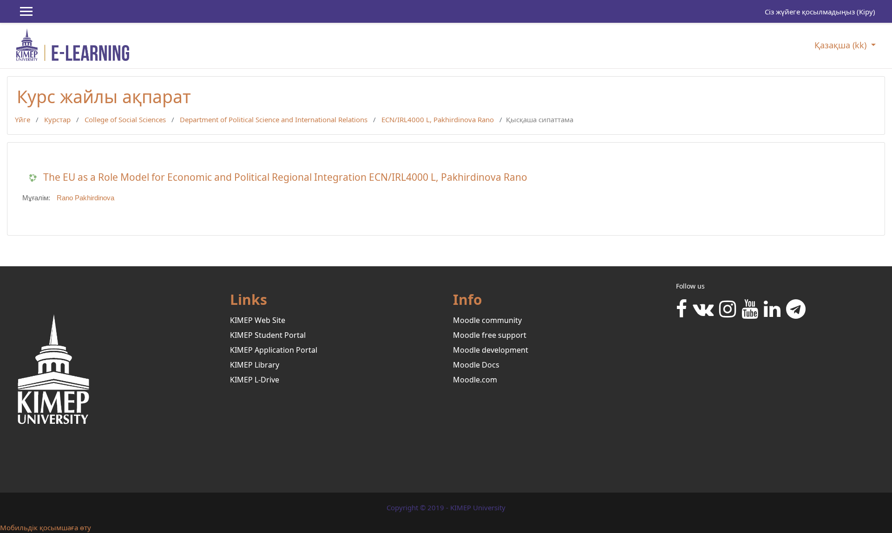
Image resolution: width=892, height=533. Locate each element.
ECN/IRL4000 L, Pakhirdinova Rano (437, 119)
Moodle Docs (476, 365)
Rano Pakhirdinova (85, 198)
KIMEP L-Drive (254, 380)
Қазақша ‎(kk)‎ (841, 45)
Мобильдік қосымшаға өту (45, 527)
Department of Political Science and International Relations (273, 119)
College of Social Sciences (125, 119)
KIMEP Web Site (257, 320)
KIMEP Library (254, 365)
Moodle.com (475, 380)
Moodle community (487, 320)
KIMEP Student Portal (268, 335)
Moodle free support (489, 335)
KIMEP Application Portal (273, 350)
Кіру (866, 11)
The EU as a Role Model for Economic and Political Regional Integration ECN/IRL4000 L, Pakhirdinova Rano (285, 177)
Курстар (57, 119)
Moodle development (490, 350)
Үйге (22, 119)
